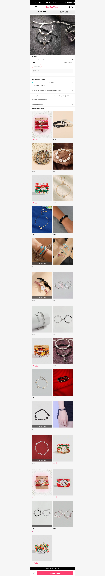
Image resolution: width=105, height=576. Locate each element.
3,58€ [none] (54, 397)
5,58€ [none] (54, 266)
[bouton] (34, 573)
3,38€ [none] (54, 365)
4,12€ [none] (33, 202)
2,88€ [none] (54, 171)
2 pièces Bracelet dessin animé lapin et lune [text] (42, 59)
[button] (33, 7)
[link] (52, 2)
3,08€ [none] (54, 139)
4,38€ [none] (54, 334)
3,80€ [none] (33, 139)
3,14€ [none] (33, 497)
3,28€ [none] (33, 300)
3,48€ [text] (34, 57)
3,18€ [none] (33, 234)
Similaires (55, 573)
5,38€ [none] (33, 171)
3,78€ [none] (33, 266)
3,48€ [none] (33, 397)
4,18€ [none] (54, 300)
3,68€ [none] (54, 202)
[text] (52, 35)
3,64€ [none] (33, 562)
